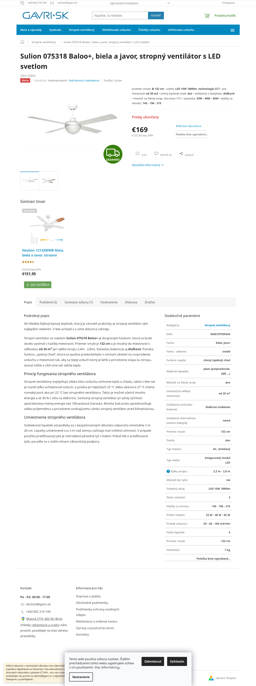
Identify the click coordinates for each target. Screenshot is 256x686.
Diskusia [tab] (131, 302)
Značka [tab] (150, 302)
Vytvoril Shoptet (226, 678)
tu (118, 667)
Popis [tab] (28, 302)
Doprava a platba (88, 596)
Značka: (113, 80)
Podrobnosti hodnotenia (84, 80)
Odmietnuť (152, 661)
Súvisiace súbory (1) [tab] (79, 302)
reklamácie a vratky (45, 625)
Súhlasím (177, 661)
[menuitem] (30, 30)
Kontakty (82, 634)
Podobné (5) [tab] (48, 302)
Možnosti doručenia (188, 126)
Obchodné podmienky (124, 3)
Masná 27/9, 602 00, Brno (44, 619)
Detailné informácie (146, 165)
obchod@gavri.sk (38, 604)
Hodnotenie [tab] (108, 302)
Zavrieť (158, 151)
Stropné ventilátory (217, 325)
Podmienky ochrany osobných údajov (97, 612)
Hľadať (156, 15)
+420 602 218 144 (38, 611)
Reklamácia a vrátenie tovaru (96, 621)
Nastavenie (81, 677)
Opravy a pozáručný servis (95, 628)
